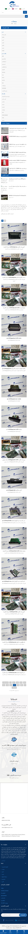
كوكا (3, 82)
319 (18, 685)
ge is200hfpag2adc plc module (14, 399)
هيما (3, 74)
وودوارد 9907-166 (4, 903)
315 (3, 685)
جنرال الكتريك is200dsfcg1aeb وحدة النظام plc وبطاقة (14, 642)
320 (21, 685)
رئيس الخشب (4, 90)
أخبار (3, 871)
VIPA (3, 117)
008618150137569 (6, 820)
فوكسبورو (4, 58)
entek (3, 50)
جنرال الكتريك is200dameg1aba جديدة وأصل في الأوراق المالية (14, 672)
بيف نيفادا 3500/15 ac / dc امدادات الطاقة (18, 144)
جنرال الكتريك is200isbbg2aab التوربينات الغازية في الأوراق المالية (14, 277)
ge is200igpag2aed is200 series (14, 338)
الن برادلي (4, 99)
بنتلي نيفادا (4, 34)
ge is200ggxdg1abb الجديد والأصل (14, 490)
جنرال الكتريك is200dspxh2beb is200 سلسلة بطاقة (14, 551)
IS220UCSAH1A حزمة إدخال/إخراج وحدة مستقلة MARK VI (18, 136)
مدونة (3, 874)
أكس (3, 881)
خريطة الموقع (4, 876)
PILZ (3, 112)
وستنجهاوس (4, 66)
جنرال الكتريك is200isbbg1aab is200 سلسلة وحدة (14, 307)
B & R (3, 77)
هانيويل (3, 69)
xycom (3, 80)
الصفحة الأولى (5, 682)
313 (21, 682)
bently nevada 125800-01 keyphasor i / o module (18, 160)
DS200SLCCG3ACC (4, 890)
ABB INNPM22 (4, 895)
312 (17, 682)
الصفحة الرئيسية (5, 866)
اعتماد (3, 120)
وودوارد (3, 109)
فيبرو (3, 40)
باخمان (3, 107)
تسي (3, 31)
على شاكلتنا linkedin (21, 920)
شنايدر (3, 101)
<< (10, 682)
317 (11, 685)
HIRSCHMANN (5, 115)
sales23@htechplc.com (7, 827)
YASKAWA (4, 88)
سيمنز (3, 104)
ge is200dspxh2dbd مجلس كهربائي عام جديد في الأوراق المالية (14, 520)
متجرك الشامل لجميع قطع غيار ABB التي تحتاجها (18, 178)
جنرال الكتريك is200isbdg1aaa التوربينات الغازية (14, 247)
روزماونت (4, 85)
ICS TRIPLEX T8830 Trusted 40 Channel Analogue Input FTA (18, 152)
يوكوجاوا (3, 72)
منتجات (3, 869)
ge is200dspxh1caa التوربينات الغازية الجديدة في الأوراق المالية (14, 581)
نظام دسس (4, 53)
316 (7, 685)
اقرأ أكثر (3, 860)
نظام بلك (3, 93)
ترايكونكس (4, 61)
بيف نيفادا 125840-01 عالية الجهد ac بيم (18, 168)
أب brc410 (3, 898)
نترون (3, 48)
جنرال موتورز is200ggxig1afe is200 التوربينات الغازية (14, 459)
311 (13, 682)
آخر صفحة (14, 687)
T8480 (2, 888)
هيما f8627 (3, 900)
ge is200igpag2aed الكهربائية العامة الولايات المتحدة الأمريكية (14, 368)
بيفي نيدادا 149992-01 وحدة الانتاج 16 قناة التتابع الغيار (18, 128)
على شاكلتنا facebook (9, 920)
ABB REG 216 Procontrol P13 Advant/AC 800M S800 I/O (18, 195)
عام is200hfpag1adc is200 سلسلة (14, 429)
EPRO (3, 37)
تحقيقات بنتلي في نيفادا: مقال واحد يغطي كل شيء (18, 186)
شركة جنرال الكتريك (6, 96)
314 (24, 682)
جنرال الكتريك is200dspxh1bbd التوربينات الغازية (14, 611)
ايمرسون (4, 64)
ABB (3, 56)
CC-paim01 (3, 893)
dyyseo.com (18, 927)
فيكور (3, 45)
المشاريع (3, 879)
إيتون (3, 42)
